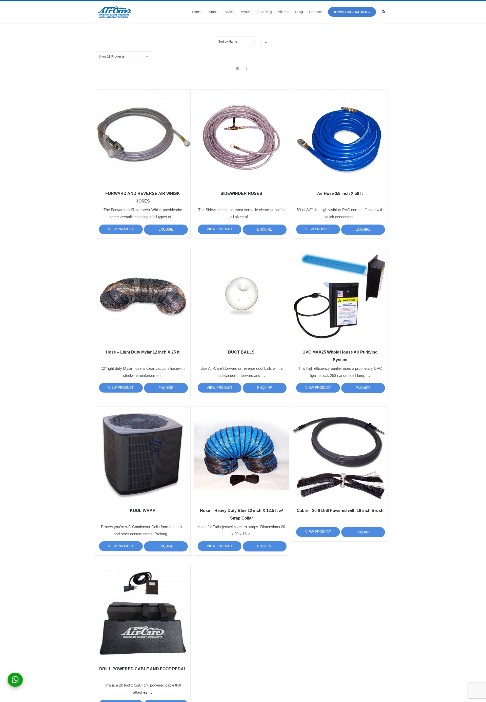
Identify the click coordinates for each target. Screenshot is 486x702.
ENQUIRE (165, 229)
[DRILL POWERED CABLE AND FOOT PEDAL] (142, 612)
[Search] (383, 11)
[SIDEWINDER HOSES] (241, 137)
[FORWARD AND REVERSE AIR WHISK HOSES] (142, 137)
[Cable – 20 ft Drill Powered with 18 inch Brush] (340, 454)
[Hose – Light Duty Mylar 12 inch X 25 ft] (142, 295)
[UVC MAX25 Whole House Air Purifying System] (340, 295)
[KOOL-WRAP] (142, 454)
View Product (121, 229)
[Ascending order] (266, 43)
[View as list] (248, 69)
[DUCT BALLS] (241, 295)
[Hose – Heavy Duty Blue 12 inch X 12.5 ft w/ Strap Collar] (241, 454)
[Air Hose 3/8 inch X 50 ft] (340, 137)
